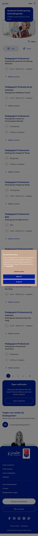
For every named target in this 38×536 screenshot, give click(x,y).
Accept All (19, 282)
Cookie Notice (9, 266)
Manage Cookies (19, 271)
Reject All (19, 276)
